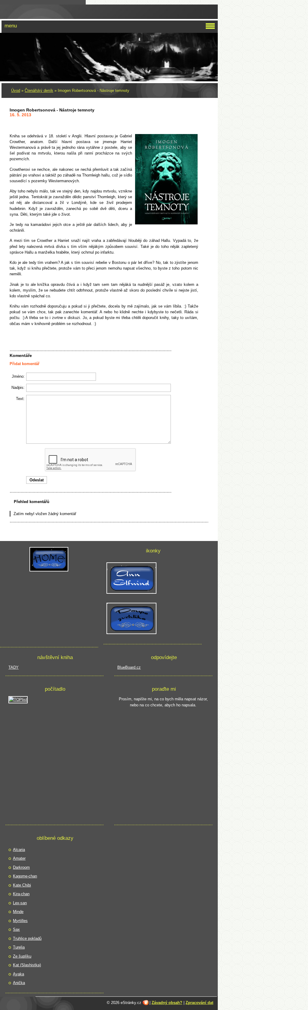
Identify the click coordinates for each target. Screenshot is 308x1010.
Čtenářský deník (39, 90)
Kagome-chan (25, 876)
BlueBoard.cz (129, 667)
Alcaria (19, 849)
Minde (18, 911)
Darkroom (21, 867)
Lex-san (20, 903)
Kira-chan (21, 894)
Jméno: (18, 376)
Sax (16, 929)
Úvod (15, 90)
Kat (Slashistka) (27, 965)
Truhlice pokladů (27, 938)
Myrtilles (20, 920)
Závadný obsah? (167, 1002)
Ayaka (18, 974)
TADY (13, 667)
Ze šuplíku (22, 956)
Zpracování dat (199, 1002)
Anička (19, 982)
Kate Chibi (22, 885)
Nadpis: (18, 387)
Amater (19, 858)
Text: (20, 398)
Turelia (19, 947)
